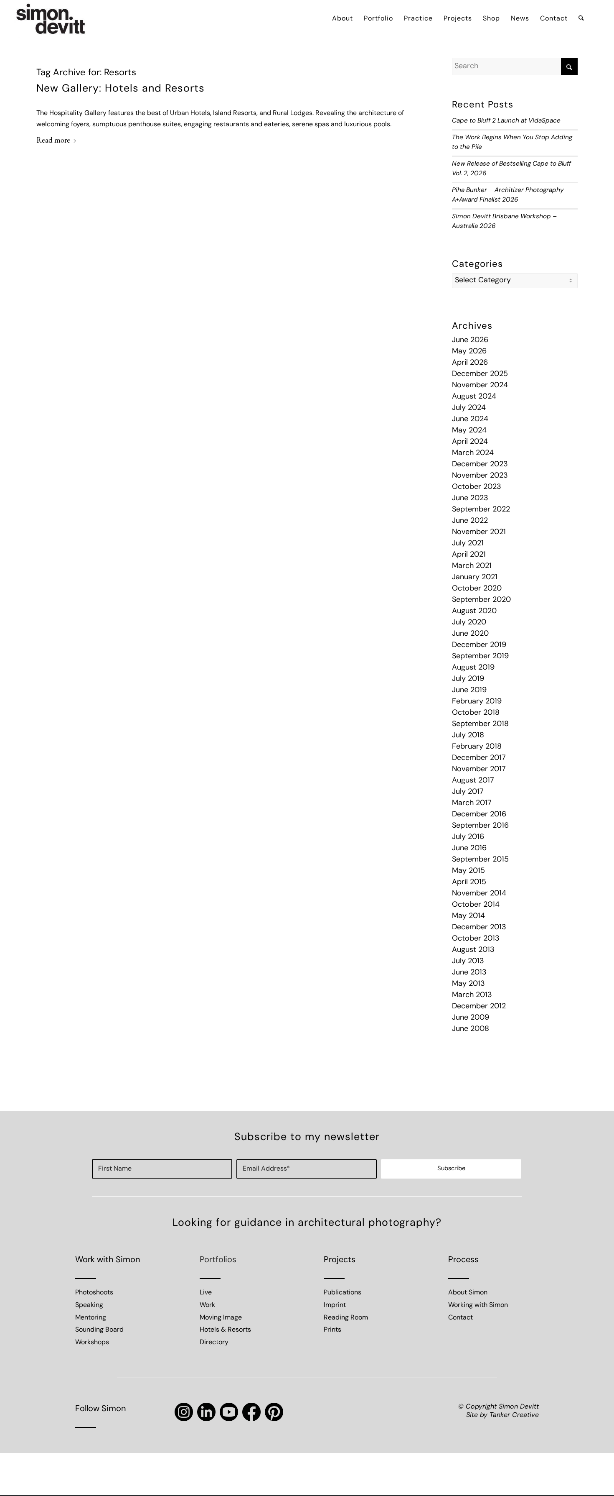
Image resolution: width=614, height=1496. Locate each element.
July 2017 (468, 792)
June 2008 (470, 1029)
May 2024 (469, 431)
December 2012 (479, 1006)
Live (206, 1292)
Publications (342, 1292)
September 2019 (480, 656)
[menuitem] (342, 19)
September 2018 (480, 724)
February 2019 (477, 702)
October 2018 (476, 713)
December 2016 (479, 814)
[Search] (581, 19)
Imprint (335, 1305)
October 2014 (476, 905)
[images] (50, 19)
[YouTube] (229, 1412)
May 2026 (469, 351)
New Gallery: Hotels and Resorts (120, 89)
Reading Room (346, 1317)
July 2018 (468, 735)
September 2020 (481, 600)
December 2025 (480, 374)
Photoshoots (94, 1292)
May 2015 (468, 871)
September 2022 (481, 510)
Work (207, 1305)
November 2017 (479, 769)
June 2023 (470, 498)
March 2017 (472, 803)
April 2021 (469, 555)
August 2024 (474, 397)
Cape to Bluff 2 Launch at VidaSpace (506, 121)
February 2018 (477, 747)
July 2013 (468, 961)
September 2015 (480, 860)
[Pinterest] (274, 1412)
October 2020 (477, 589)
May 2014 (468, 916)
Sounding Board (99, 1330)
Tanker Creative (514, 1415)
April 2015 (469, 882)
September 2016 (480, 826)
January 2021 (474, 577)
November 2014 (479, 894)
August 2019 (473, 668)
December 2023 (480, 464)
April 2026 (470, 363)
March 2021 (472, 566)
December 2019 (479, 645)
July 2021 (468, 543)
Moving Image (221, 1317)
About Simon (467, 1292)
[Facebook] (251, 1412)
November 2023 (480, 476)
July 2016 (468, 837)
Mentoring (90, 1317)
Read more (53, 140)
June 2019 (469, 690)
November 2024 (480, 385)
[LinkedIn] (206, 1412)
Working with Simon (478, 1305)
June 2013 (469, 973)
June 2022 (470, 521)
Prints (332, 1330)
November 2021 (479, 532)
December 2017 (479, 758)
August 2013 (473, 950)
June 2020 (470, 634)
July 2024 (469, 408)
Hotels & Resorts (225, 1330)
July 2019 (468, 679)
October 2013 (476, 939)
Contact (460, 1317)
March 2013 (472, 995)
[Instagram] (184, 1412)
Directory (214, 1342)
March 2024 (473, 453)
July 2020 (469, 623)
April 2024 (470, 442)
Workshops (92, 1342)
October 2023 (476, 487)
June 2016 (469, 848)
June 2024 (470, 419)
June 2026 (470, 340)
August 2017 (473, 781)
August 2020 (474, 611)
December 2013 (479, 927)
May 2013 (468, 984)
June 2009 (470, 1018)
